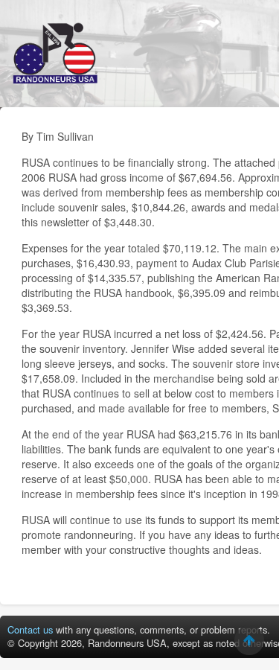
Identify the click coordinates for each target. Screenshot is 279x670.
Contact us (30, 629)
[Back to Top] (249, 640)
